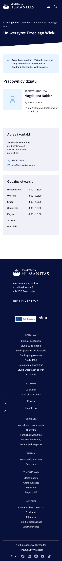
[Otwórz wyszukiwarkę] (55, 6)
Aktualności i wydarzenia (31, 425)
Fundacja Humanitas (31, 434)
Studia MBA (31, 360)
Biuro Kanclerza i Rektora (31, 507)
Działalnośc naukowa (31, 459)
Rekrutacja (31, 517)
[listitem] (23, 556)
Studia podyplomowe (31, 355)
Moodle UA (31, 408)
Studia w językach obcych (31, 369)
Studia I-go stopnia (31, 340)
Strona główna (11, 22)
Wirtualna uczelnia (31, 394)
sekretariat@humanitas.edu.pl (31, 308)
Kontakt (26, 22)
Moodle (31, 401)
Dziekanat (31, 389)
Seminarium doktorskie (31, 364)
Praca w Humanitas (31, 439)
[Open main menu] (48, 6)
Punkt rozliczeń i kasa (31, 521)
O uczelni (31, 429)
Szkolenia (31, 374)
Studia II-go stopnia (31, 345)
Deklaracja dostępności (31, 444)
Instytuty (31, 464)
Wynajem (31, 487)
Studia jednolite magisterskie (31, 350)
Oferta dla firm (31, 477)
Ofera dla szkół (31, 482)
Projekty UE (31, 492)
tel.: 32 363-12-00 (24, 304)
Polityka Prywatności (32, 549)
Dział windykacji (31, 526)
